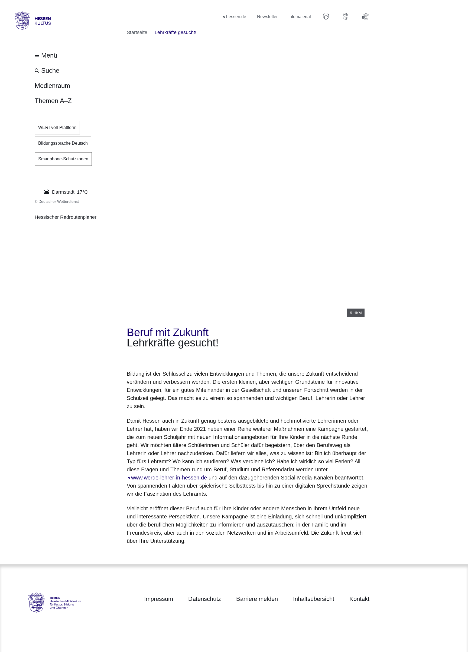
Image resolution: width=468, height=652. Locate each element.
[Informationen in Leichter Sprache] (326, 16)
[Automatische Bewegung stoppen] (38, 191)
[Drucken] (173, 357)
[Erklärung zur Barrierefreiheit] (365, 16)
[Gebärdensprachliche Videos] (345, 16)
